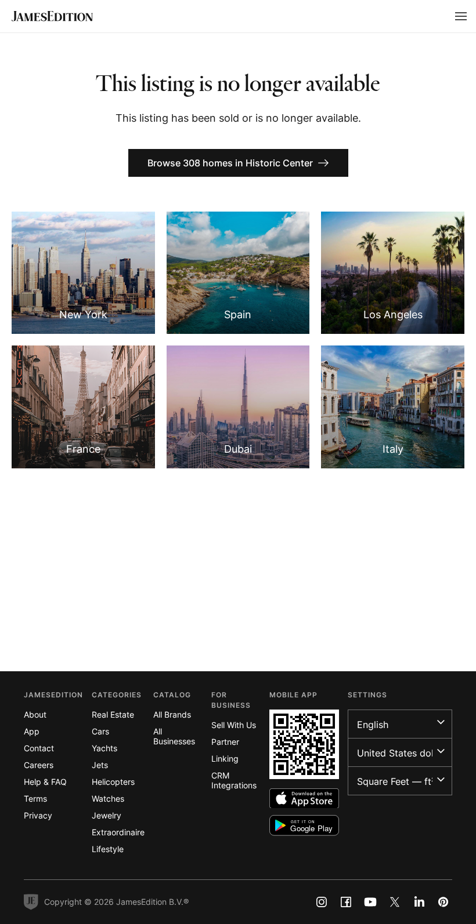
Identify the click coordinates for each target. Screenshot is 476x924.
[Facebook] (346, 902)
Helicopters (113, 782)
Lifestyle (108, 849)
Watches (108, 798)
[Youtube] (370, 902)
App (31, 731)
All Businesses (174, 736)
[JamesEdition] (52, 16)
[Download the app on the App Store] (304, 798)
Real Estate (113, 714)
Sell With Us (233, 725)
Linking (225, 758)
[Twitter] (394, 902)
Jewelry (106, 815)
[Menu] (461, 16)
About (35, 714)
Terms (35, 798)
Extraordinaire (118, 832)
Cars (100, 731)
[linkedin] (419, 902)
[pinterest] (443, 902)
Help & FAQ (45, 782)
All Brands (172, 714)
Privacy (38, 815)
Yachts (104, 748)
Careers (38, 765)
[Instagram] (321, 902)
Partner (225, 742)
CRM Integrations (234, 780)
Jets (100, 765)
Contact (39, 748)
